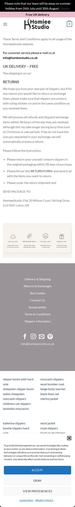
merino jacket (49, 398)
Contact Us (37, 300)
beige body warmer (53, 389)
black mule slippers (52, 433)
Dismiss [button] (64, 8)
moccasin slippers (52, 379)
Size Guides (37, 293)
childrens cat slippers (17, 403)
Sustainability (37, 307)
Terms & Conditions (38, 314)
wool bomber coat (52, 384)
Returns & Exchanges (38, 286)
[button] (69, 438)
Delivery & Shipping (38, 279)
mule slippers (49, 428)
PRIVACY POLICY (44, 500)
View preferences (37, 491)
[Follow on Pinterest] (50, 337)
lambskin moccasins (16, 408)
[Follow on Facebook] (25, 337)
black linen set (49, 394)
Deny (37, 480)
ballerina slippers (14, 423)
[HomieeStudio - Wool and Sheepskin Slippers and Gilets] (37, 24)
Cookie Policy (26, 500)
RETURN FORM (41, 171)
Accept (37, 470)
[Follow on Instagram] (33, 337)
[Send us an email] (41, 337)
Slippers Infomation (38, 321)
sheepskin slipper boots (18, 389)
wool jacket (47, 423)
